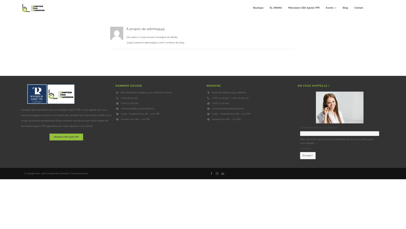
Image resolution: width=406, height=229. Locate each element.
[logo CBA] (33, 3)
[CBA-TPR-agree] (51, 85)
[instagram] (217, 173)
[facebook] (211, 173)
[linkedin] (223, 173)
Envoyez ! (308, 155)
